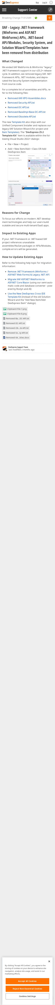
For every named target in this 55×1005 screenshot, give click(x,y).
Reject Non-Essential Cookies (27, 988)
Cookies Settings (27, 996)
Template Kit (18, 122)
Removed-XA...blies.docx (17, 337)
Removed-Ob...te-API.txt (17, 328)
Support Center (27, 9)
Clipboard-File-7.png (17, 309)
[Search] (50, 9)
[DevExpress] (10, 3)
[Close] (49, 961)
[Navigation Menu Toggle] (4, 10)
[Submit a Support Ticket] (49, 17)
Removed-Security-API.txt (21, 102)
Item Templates (10, 132)
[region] (27, 981)
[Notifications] (51, 2)
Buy (37, 2)
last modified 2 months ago (21, 349)
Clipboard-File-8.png (17, 313)
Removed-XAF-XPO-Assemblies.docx (27, 98)
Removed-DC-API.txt (18, 107)
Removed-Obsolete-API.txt (22, 116)
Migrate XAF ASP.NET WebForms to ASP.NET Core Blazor (26, 281)
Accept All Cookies (27, 981)
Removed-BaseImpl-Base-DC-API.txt (27, 111)
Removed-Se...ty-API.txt (17, 332)
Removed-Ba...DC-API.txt (17, 318)
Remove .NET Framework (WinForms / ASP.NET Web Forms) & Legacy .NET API (28, 273)
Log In (44, 2)
